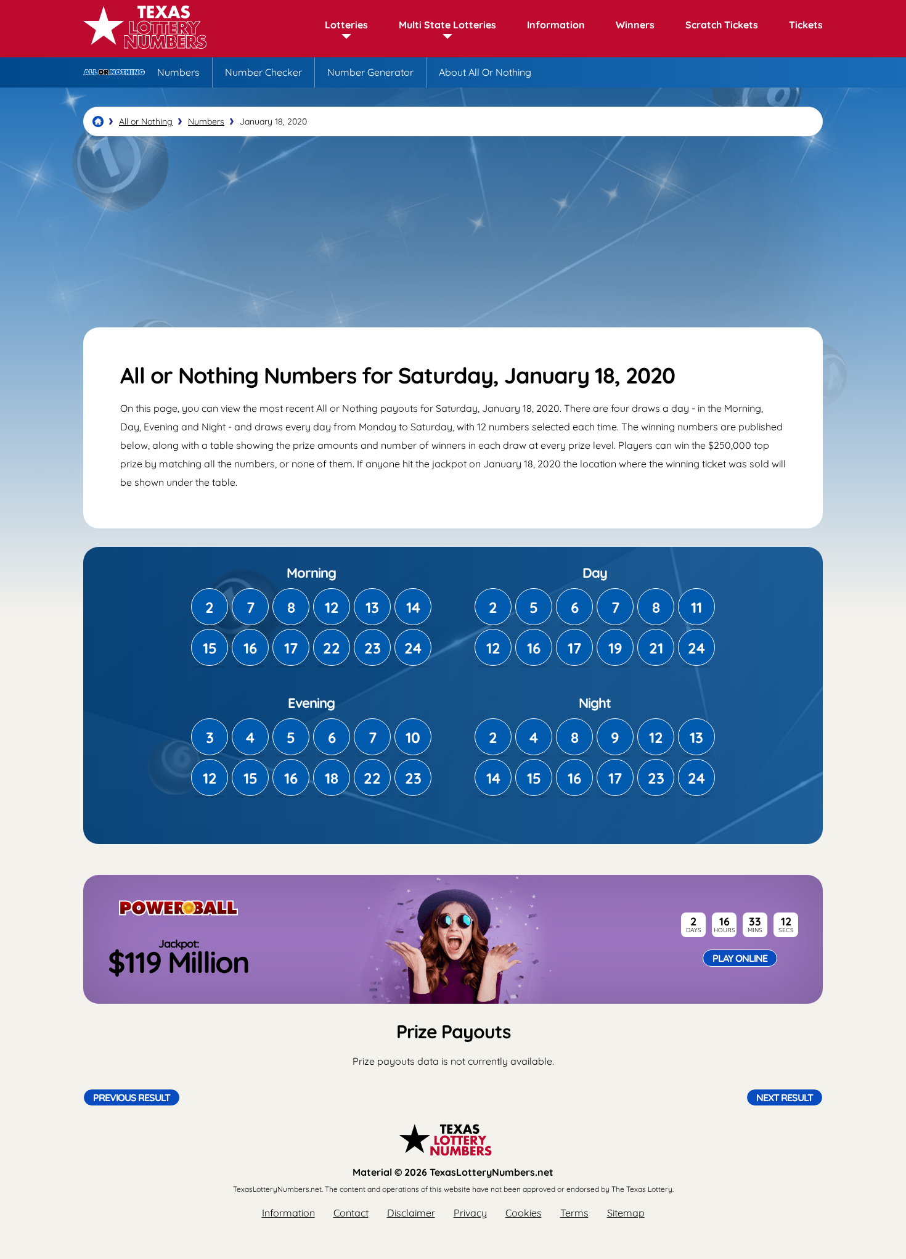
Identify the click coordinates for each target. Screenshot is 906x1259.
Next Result (784, 1097)
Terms (574, 1213)
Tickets (806, 24)
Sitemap (626, 1213)
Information (556, 24)
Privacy (470, 1213)
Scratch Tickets (721, 24)
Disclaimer (411, 1213)
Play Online (739, 958)
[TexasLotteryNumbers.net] (144, 50)
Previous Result (131, 1097)
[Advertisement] (453, 232)
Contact (351, 1213)
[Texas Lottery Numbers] (98, 121)
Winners (635, 24)
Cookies (523, 1213)
